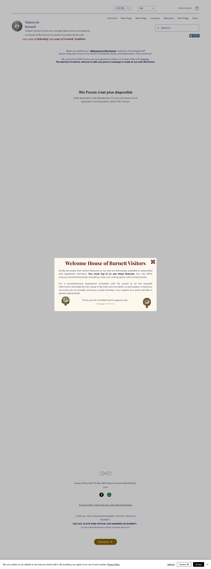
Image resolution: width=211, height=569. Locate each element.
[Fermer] (207, 564)
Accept (198, 564)
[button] (153, 262)
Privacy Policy (113, 564)
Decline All (184, 564)
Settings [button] (171, 564)
